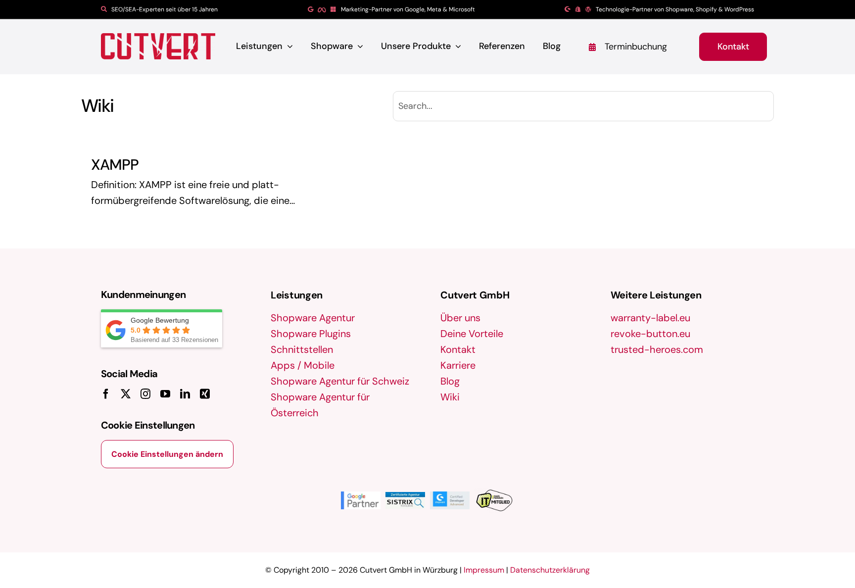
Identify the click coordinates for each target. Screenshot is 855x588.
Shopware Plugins (311, 333)
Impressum (484, 570)
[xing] (205, 394)
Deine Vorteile (471, 333)
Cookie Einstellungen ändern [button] (167, 454)
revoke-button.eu (650, 333)
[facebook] (106, 394)
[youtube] (165, 394)
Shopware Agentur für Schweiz (340, 381)
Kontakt (457, 349)
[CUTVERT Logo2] (158, 46)
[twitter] (126, 394)
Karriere (457, 365)
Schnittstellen (302, 349)
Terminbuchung (636, 46)
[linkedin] (185, 394)
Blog (450, 381)
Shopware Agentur (313, 317)
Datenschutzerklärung (550, 570)
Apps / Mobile (302, 365)
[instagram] (145, 394)
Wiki (450, 397)
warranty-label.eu (650, 317)
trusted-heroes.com (657, 349)
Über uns (460, 317)
